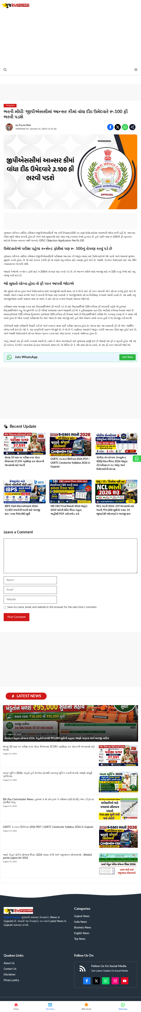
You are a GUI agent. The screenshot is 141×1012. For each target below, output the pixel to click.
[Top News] (50, 1006)
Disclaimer (9, 974)
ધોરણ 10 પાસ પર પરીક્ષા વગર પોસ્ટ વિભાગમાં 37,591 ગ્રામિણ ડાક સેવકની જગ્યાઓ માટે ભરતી (24, 461)
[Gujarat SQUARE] (15, 5)
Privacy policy (11, 980)
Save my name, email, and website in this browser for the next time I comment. (52, 607)
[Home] (16, 1006)
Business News (82, 927)
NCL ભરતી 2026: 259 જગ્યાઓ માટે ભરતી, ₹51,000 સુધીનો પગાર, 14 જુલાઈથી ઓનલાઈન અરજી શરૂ (115, 510)
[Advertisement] (70, 37)
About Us (9, 963)
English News (81, 933)
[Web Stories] (86, 1006)
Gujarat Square (12, 917)
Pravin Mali (25, 125)
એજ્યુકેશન (10, 105)
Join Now (127, 357)
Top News (79, 939)
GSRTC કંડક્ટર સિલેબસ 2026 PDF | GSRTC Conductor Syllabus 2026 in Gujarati (70, 463)
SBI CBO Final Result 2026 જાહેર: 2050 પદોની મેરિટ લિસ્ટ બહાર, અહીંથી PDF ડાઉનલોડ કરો (69, 510)
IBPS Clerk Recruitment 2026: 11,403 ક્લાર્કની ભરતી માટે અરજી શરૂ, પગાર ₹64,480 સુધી (22, 510)
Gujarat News (82, 916)
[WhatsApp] (123, 1006)
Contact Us (10, 969)
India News (80, 922)
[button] (5, 70)
